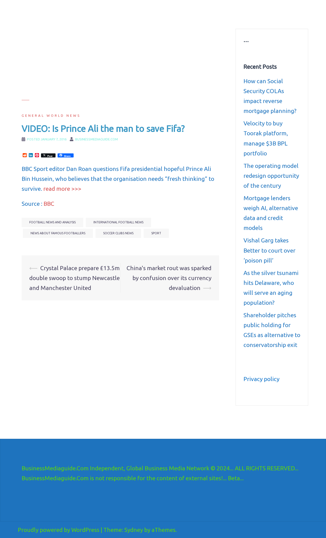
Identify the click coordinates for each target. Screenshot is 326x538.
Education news (242, 12)
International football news (118, 222)
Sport (156, 233)
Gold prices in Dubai (278, 12)
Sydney (133, 530)
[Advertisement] (120, 64)
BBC (49, 203)
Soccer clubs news (118, 233)
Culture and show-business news (196, 12)
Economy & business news (142, 12)
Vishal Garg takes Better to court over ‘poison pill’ (269, 250)
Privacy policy (261, 379)
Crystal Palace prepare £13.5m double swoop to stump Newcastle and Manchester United (74, 278)
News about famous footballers (58, 233)
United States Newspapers (142, 18)
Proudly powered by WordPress (58, 530)
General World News (51, 115)
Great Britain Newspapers (190, 18)
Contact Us (226, 18)
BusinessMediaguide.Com (68, 10)
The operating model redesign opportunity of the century (271, 176)
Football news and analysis (52, 222)
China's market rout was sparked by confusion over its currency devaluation (169, 278)
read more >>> (62, 188)
